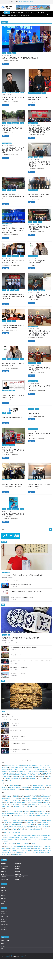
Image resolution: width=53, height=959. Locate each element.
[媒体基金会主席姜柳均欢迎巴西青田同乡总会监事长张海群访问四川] (13, 183)
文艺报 (13, 854)
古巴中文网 (41, 778)
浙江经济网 (9, 846)
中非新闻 (6, 787)
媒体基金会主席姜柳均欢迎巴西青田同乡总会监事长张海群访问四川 (13, 196)
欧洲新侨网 (37, 800)
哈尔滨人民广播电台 (12, 850)
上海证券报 (27, 850)
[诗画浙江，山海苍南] (5, 724)
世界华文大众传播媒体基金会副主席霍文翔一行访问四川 (13, 327)
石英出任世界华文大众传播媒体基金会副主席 (13, 129)
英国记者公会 (3, 898)
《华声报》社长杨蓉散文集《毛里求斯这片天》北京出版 (21, 597)
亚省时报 (14, 773)
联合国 (2, 903)
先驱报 (21, 811)
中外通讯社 (48, 820)
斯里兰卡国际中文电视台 (35, 829)
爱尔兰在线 (21, 804)
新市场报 (6, 815)
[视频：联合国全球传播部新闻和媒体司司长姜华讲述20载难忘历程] (5, 648)
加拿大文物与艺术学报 (44, 767)
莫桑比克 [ (18, 787)
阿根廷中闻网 (7, 776)
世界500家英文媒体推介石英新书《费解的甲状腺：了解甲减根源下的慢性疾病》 (26, 591)
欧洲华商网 (34, 798)
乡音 (18, 811)
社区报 (16, 767)
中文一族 (26, 811)
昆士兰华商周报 (44, 815)
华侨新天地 (45, 802)
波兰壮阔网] (6, 806)
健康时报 (39, 765)
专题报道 (4, 15)
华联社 (9, 773)
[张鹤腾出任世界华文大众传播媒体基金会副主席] (13, 436)
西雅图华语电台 (18, 775)
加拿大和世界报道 (9, 765)
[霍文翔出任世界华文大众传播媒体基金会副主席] (13, 385)
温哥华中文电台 (5, 769)
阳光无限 (35, 848)
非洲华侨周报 (16, 786)
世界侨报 (43, 820)
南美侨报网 (13, 778)
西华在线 (28, 795)
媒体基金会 (13, 53)
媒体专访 (28, 12)
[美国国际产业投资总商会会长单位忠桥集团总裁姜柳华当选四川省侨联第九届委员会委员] (39, 116)
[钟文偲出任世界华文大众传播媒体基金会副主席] (39, 80)
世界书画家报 (23, 839)
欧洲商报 (29, 798)
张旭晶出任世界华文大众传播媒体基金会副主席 (39, 369)
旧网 (15, 15)
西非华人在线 (41, 787)
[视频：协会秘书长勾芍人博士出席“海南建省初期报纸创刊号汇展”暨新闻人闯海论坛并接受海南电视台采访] (5, 662)
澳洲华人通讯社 (25, 813)
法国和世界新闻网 (8, 795)
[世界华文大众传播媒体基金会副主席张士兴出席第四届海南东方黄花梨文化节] (13, 281)
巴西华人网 (19, 778)
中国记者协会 (3, 895)
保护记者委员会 (4, 893)
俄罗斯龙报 (27, 797)
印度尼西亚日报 (20, 824)
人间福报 (12, 844)
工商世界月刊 (35, 826)
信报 (26, 769)
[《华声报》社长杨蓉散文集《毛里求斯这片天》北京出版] (5, 598)
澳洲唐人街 (32, 813)
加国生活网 (36, 769)
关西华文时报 (20, 820)
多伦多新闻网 (18, 765)
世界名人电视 (35, 771)
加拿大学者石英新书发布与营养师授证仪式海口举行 (20, 58)
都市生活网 (30, 769)
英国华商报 (24, 802)
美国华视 (4, 775)
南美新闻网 (15, 776)
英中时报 (14, 802)
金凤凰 (20, 822)
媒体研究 (32, 12)
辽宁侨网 (7, 848)
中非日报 (10, 786)
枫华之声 (21, 767)
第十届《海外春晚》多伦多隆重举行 (17, 736)
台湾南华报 (7, 844)
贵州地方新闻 (19, 854)
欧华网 (23, 795)
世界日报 (20, 829)
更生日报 (27, 844)
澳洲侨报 (15, 815)
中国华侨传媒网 (16, 846)
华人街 (35, 797)
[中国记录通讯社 (27, 835)
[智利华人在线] (32, 776)
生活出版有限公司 (43, 826)
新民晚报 (4, 854)
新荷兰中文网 (34, 802)
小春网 (25, 820)
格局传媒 (7, 811)
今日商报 (33, 852)
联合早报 (21, 828)
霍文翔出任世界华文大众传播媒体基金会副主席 (13, 396)
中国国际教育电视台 (32, 839)
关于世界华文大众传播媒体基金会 (39, 387)
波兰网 (39, 804)
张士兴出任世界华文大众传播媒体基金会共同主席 (39, 296)
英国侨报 (19, 802)
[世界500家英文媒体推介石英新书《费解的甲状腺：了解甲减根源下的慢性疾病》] (5, 592)
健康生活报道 (25, 765)
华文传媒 (26, 786)
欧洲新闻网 (46, 797)
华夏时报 (48, 773)
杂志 (37, 835)
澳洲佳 (38, 815)
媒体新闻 (18, 12)
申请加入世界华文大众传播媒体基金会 (39, 435)
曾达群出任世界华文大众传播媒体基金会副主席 (13, 364)
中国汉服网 (23, 837)
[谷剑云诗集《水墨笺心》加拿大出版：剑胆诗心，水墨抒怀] (26, 557)
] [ (27, 820)
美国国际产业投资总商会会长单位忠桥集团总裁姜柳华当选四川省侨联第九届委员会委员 (39, 130)
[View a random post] (50, 14)
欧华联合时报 (23, 798)
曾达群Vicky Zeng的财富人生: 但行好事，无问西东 (38, 262)
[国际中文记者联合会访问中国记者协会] (5, 675)
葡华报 (33, 804)
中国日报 (43, 773)
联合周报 (48, 806)
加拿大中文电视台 (14, 769)
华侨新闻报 (34, 786)
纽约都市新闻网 (4, 874)
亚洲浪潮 (21, 769)
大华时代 (42, 813)
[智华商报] (21, 776)
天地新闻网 (35, 846)
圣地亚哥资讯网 (10, 775)
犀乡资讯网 (45, 824)
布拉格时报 (7, 797)
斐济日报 (43, 789)
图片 (9, 15)
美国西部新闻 (12, 771)
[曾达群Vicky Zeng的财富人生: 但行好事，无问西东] (39, 249)
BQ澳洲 (10, 815)
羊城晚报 (17, 852)
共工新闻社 (16, 839)
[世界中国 (39, 806)
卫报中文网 (8, 802)
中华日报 (9, 780)
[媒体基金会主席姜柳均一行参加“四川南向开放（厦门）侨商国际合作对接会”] (13, 216)
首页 (3, 12)
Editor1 (11, 55)
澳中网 (37, 813)
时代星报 (43, 837)
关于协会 (7, 12)
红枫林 (25, 767)
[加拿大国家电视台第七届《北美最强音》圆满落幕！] (5, 751)
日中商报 (6, 820)
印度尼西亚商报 (29, 824)
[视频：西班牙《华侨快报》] (5, 655)
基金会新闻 (8, 53)
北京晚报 (9, 854)
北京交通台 (4, 850)
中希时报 (43, 795)
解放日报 (45, 850)
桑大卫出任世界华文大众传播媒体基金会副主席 (13, 98)
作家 (50, 848)
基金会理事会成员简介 (15, 92)
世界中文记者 (3, 890)
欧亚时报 (5, 804)
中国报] (9, 826)
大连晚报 (12, 852)
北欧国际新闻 (6, 800)
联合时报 (40, 802)
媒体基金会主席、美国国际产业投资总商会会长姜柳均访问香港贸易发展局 (39, 164)
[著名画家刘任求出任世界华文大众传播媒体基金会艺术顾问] (13, 471)
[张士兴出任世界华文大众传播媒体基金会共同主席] (39, 281)
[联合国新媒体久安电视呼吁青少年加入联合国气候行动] (26, 620)
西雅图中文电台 (27, 775)
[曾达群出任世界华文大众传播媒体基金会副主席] (13, 352)
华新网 (36, 811)
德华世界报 (26, 800)
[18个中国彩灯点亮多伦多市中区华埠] (5, 744)
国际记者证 (3, 887)
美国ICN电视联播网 (21, 773)
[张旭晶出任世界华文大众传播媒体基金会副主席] (39, 354)
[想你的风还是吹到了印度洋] (5, 731)
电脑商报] (7, 852)
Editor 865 (38, 125)
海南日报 (40, 848)
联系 (24, 15)
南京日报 (27, 852)
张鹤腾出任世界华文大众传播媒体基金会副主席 (13, 451)
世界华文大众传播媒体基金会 (12, 417)
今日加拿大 (30, 767)
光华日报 (14, 826)
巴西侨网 (8, 778)
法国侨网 (16, 795)
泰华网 (44, 828)
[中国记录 (34, 835)
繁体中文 (28, 15)
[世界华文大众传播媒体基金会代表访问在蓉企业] (39, 215)
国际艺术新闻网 (32, 765)
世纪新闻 (18, 844)
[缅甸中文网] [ (15, 822)
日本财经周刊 (12, 820)
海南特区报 (29, 848)
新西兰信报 (13, 811)
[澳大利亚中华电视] (6, 813)
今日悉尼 (34, 815)
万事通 (44, 765)
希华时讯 (48, 795)
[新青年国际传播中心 (15, 837)
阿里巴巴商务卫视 (44, 822)
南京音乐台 (47, 852)
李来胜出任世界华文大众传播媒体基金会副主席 (39, 485)
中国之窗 (8, 837)
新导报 (29, 806)
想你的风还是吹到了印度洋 (15, 730)
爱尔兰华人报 (15, 804)
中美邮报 (34, 773)
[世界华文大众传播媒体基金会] (13, 410)
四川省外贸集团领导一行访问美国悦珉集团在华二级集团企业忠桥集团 (13, 150)
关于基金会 (30, 381)
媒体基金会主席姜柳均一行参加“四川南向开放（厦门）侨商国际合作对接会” (13, 230)
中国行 (25, 828)
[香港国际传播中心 (43, 835)
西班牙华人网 (34, 795)
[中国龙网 (18, 848)
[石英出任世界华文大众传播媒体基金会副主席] (13, 116)
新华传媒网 (40, 797)
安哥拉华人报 (28, 789)
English (33, 15)
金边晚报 (29, 822)
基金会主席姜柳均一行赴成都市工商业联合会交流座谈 (39, 195)
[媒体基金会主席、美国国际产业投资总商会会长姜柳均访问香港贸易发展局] (39, 149)
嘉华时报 (36, 767)
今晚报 (40, 850)
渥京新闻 (17, 879)
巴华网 (33, 778)
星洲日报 (29, 826)
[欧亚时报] (15, 797)
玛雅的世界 (21, 1)
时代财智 (16, 828)
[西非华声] (35, 787)
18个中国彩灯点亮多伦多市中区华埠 (17, 743)
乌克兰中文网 (45, 798)
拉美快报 (29, 778)
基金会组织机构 (31, 408)
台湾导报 (33, 844)
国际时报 (40, 824)
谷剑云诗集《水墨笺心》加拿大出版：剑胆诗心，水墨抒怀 (22, 575)
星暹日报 (6, 829)
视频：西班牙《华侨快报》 (15, 654)
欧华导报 (43, 800)
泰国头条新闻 (38, 828)
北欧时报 (19, 800)
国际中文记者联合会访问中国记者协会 (18, 673)
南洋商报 (24, 826)
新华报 (37, 820)
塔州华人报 (28, 815)
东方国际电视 (3, 913)
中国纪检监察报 (34, 850)
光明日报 (19, 826)
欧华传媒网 (9, 798)
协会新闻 (13, 12)
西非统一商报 (12, 789)
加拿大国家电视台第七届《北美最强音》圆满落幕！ (20, 749)
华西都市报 (12, 848)
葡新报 (29, 804)
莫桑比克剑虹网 (24, 787)
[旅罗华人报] (21, 806)
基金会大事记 (31, 157)
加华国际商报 (43, 769)
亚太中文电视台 (36, 837)
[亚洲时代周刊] (19, 835)
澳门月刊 (11, 832)
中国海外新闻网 (43, 846)
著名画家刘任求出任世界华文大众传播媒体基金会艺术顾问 (13, 485)
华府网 (38, 773)
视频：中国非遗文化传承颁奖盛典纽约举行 (19, 667)
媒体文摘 (37, 12)
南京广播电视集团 (40, 852)
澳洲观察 (18, 813)
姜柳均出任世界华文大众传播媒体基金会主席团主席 (13, 262)
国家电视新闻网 (19, 771)
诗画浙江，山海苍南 (14, 723)
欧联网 (3, 798)
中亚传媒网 (29, 846)
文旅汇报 (22, 844)
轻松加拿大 (11, 767)
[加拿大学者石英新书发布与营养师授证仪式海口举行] (26, 39)
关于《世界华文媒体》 (5, 940)
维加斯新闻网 (27, 771)
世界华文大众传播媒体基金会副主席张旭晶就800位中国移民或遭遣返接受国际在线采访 (39, 333)
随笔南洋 (10, 828)
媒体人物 (23, 12)
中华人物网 (23, 846)
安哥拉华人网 (35, 789)
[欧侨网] (16, 806)
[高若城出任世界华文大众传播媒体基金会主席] (13, 502)
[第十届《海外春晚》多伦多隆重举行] (5, 737)
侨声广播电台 (12, 787)
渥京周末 (6, 767)
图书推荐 (4, 53)
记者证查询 (19, 15)
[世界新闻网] (13, 835)
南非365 (18, 789)
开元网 (32, 800)
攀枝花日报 (23, 848)
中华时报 (34, 806)
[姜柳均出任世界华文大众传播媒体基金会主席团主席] (13, 249)
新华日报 (22, 852)
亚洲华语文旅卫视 (9, 839)
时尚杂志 (46, 848)
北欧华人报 (13, 800)
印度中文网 (7, 822)
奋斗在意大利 (15, 798)
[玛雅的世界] (26, 696)
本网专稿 (42, 12)
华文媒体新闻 (5, 635)
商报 (24, 829)
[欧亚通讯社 (7, 835)
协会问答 (3, 943)
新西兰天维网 (42, 811)
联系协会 (3, 948)
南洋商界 (5, 828)
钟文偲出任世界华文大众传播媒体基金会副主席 (39, 98)
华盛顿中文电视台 (36, 775)
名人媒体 (41, 771)
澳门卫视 (6, 832)
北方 (23, 797)
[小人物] (26, 776)
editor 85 (11, 716)
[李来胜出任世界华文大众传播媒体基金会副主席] (39, 471)
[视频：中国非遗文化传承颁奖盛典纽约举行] (5, 668)
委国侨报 (43, 776)
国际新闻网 (43, 839)
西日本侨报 (30, 820)
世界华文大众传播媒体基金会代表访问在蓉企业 (39, 228)
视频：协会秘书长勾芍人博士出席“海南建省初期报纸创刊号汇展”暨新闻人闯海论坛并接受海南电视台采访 (30, 660)
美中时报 (29, 773)
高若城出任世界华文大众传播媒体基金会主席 (13, 515)
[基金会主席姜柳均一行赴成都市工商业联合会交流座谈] (39, 183)
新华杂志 (32, 828)
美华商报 (46, 771)
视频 (12, 15)
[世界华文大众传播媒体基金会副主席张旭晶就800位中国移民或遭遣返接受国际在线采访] (39, 317)
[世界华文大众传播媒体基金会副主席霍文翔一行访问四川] (13, 314)
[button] (9, 13)
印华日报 (14, 824)
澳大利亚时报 (21, 815)
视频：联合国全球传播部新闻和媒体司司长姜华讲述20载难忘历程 (23, 647)
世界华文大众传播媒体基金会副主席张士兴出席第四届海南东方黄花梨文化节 (13, 296)
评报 (38, 839)
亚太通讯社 (14, 829)
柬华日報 (34, 822)
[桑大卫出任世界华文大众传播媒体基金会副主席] (13, 80)
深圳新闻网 (21, 850)
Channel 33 (31, 811)
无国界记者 (3, 901)
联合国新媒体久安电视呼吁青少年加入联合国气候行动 (20, 638)
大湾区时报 (17, 832)
